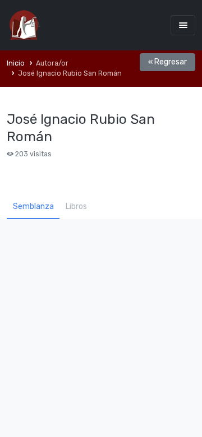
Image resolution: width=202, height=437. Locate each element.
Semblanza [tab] (33, 206)
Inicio (16, 63)
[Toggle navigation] (183, 25)
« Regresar (167, 62)
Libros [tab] (76, 206)
